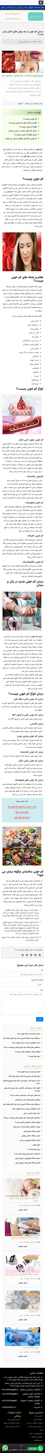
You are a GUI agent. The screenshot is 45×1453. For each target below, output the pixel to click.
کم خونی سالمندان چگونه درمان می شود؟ (21, 138)
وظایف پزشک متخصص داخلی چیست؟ (27, 1052)
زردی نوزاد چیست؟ (34, 1056)
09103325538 (11, 13)
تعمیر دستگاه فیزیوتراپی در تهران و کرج (27, 1158)
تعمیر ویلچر (36, 1145)
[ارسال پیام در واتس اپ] (6, 1448)
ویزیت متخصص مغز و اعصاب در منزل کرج (27, 1127)
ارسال (40, 1019)
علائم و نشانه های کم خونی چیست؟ (23, 122)
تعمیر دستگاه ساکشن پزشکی (31, 1136)
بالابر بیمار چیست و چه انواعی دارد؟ (28, 1034)
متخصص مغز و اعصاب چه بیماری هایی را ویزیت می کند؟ (22, 1047)
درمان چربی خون (21, 811)
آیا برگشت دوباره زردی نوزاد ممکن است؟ (27, 1154)
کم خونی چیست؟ (30, 119)
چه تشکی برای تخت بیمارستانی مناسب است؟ (25, 1095)
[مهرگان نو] (36, 16)
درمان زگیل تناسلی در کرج (32, 1113)
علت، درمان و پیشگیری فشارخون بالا (22, 806)
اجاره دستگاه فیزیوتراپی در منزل (30, 1140)
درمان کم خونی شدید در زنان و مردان (22, 130)
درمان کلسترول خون (22, 817)
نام (42, 970)
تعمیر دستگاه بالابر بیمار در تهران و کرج (28, 1163)
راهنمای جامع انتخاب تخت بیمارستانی (27, 1100)
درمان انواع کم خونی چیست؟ (25, 134)
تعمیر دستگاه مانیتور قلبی (32, 1131)
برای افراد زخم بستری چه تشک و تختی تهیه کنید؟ (24, 1076)
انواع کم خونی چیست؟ (28, 126)
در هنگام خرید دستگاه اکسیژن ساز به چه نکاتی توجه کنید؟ (21, 1038)
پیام (41, 989)
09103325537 (11, 19)
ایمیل (41, 980)
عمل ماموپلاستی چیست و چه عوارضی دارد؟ (26, 1043)
